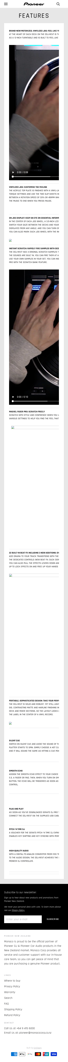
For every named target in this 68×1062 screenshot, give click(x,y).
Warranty (9, 992)
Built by (34, 1048)
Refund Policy (12, 1015)
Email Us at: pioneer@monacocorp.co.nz (27, 1033)
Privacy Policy (12, 986)
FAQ (6, 1004)
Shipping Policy (13, 1009)
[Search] (58, 3)
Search (8, 998)
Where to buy (12, 981)
